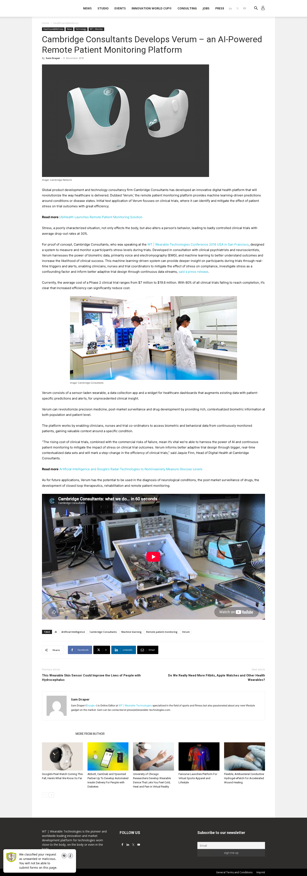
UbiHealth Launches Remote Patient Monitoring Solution (100, 217)
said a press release (193, 272)
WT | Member (96, 29)
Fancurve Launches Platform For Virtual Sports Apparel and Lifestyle (198, 778)
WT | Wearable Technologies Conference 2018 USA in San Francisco (198, 244)
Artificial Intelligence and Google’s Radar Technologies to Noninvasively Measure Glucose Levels (130, 469)
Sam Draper (53, 58)
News (87, 8)
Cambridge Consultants (103, 631)
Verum (186, 631)
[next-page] (51, 795)
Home (45, 23)
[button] (256, 9)
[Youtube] (244, 8)
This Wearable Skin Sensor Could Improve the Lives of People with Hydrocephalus (91, 678)
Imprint (260, 872)
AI (56, 631)
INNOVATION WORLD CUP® (152, 8)
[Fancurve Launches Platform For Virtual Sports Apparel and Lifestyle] (199, 756)
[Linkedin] (230, 8)
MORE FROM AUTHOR (90, 733)
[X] (237, 8)
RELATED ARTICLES (57, 733)
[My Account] (263, 8)
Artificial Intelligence (73, 631)
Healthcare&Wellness (53, 29)
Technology (81, 29)
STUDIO (103, 8)
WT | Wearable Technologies (135, 705)
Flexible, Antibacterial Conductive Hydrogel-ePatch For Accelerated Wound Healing (244, 778)
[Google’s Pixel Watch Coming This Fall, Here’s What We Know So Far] (62, 756)
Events (120, 8)
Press (219, 8)
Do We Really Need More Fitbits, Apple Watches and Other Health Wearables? (216, 678)
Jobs (206, 8)
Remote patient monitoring (162, 631)
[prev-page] (44, 795)
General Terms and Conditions (234, 872)
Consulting (187, 8)
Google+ (91, 705)
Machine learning (131, 631)
